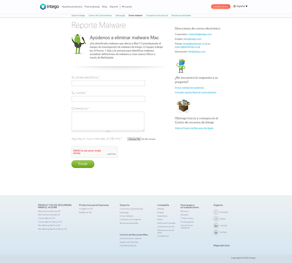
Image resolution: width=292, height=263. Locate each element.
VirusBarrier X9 (86, 209)
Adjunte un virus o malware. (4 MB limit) (96, 138)
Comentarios (80, 108)
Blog (104, 6)
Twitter (223, 219)
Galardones (162, 216)
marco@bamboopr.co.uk (187, 47)
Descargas (120, 15)
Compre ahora (221, 6)
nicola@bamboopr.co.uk (195, 44)
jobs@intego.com (192, 39)
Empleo (160, 212)
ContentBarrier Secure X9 (50, 222)
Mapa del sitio (222, 245)
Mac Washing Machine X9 (49, 225)
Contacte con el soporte (157, 15)
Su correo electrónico (85, 77)
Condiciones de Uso (166, 226)
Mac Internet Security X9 (49, 211)
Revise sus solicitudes (181, 15)
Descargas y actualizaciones (190, 206)
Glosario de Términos (129, 242)
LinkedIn (223, 225)
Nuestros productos (72, 6)
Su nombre (79, 93)
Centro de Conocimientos (100, 15)
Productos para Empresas (94, 205)
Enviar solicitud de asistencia (189, 88)
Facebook (224, 212)
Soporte (113, 6)
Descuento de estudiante (187, 226)
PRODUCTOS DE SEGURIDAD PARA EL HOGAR (55, 206)
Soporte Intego (78, 15)
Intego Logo (49, 6)
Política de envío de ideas (165, 231)
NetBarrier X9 (85, 212)
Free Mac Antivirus (128, 245)
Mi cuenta (127, 6)
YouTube (223, 232)
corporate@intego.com (200, 34)
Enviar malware (135, 15)
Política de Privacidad (166, 223)
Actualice (185, 214)
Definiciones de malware (130, 238)
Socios (160, 219)
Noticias (160, 209)
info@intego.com (196, 51)
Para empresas (92, 6)
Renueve (185, 211)
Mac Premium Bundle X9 (49, 214)
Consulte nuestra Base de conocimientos (195, 92)
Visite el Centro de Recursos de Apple (194, 128)
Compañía (163, 205)
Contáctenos (163, 236)
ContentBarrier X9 (46, 218)
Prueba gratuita (187, 222)
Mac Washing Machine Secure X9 (52, 229)
